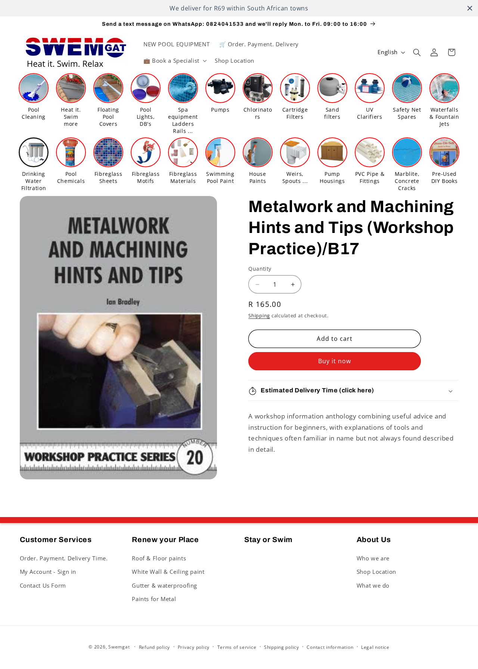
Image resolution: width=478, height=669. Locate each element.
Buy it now (334, 361)
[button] (174, 60)
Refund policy (154, 647)
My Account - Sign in (48, 571)
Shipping (259, 316)
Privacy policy (193, 647)
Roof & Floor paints (159, 557)
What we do (373, 585)
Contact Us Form (43, 585)
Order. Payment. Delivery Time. (64, 557)
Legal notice (375, 647)
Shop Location (376, 571)
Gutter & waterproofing (164, 585)
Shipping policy (281, 647)
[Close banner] (469, 8)
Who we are (373, 557)
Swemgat (119, 647)
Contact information (330, 647)
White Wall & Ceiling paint (168, 571)
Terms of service (237, 647)
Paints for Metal (154, 598)
